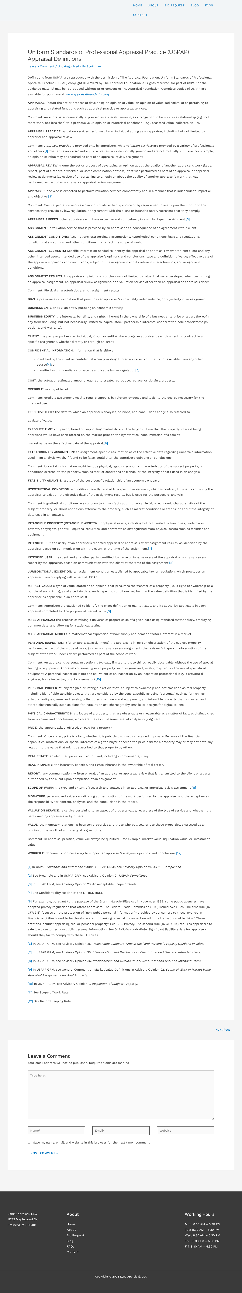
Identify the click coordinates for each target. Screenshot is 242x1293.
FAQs (70, 1246)
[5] (137, 370)
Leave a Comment (41, 66)
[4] (49, 364)
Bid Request (75, 1235)
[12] (178, 853)
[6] (106, 443)
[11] (194, 787)
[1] (46, 151)
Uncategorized (68, 66)
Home (71, 1224)
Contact (73, 1252)
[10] (98, 679)
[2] (50, 196)
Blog (70, 1241)
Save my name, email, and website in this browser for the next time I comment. (91, 1142)
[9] (109, 611)
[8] (171, 563)
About (71, 1229)
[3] (188, 219)
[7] (150, 548)
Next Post (225, 1029)
